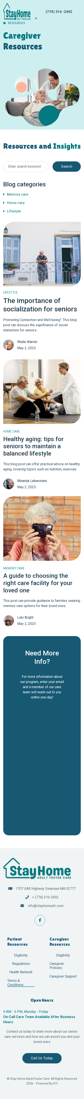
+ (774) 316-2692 (45, 897)
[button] (35, 17)
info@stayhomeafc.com (46, 906)
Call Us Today (42, 1058)
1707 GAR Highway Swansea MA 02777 (46, 889)
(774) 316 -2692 (59, 12)
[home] (18, 11)
